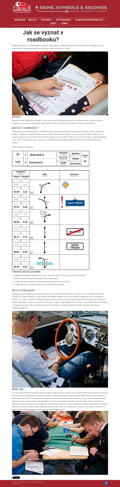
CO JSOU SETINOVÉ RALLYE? (89, 20)
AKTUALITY (20, 20)
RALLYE (32, 20)
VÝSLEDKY (46, 20)
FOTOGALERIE (63, 20)
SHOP (53, 24)
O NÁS (64, 24)
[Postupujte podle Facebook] (106, 483)
